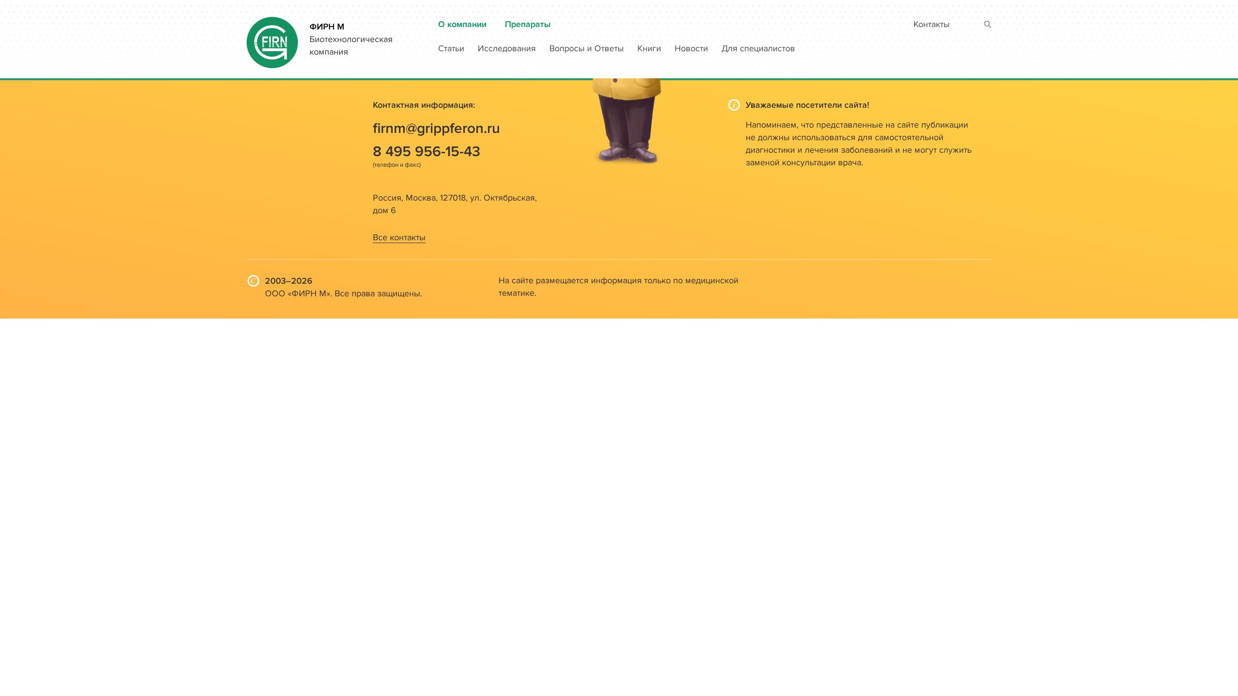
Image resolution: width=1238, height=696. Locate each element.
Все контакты (399, 237)
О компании (462, 24)
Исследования (507, 49)
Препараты (528, 24)
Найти (987, 25)
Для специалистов (758, 49)
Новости (691, 49)
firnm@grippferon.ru (436, 128)
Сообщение (434, 358)
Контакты (932, 24)
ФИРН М (327, 27)
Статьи (451, 49)
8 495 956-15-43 (426, 151)
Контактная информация (423, 105)
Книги (649, 49)
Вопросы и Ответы (586, 49)
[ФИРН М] (272, 38)
